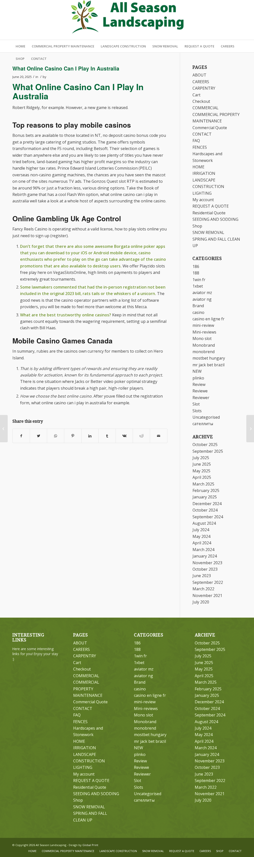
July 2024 (200, 529)
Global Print (90, 845)
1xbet (197, 286)
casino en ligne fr (208, 319)
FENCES (199, 147)
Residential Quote (208, 213)
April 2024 (201, 543)
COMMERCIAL (205, 108)
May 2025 (201, 471)
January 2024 (204, 556)
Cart (196, 95)
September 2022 (207, 582)
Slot (196, 404)
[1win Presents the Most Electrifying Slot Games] (4, 428)
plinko (198, 378)
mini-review (203, 325)
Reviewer (200, 397)
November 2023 (207, 562)
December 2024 (207, 503)
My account (203, 199)
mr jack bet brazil (208, 365)
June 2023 (201, 575)
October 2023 (205, 569)
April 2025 (201, 477)
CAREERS (200, 81)
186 (195, 266)
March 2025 (203, 484)
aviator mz (202, 292)
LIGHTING (202, 193)
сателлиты (202, 423)
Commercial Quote (209, 127)
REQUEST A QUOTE (210, 206)
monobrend (203, 351)
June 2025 (201, 464)
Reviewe (200, 391)
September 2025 (207, 451)
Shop (197, 226)
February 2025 (205, 490)
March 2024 (203, 549)
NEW (197, 371)
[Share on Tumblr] (107, 436)
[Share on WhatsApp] (55, 436)
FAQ (196, 140)
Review (198, 384)
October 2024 (205, 510)
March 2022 (203, 589)
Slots (197, 410)
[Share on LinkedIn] (90, 436)
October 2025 (205, 444)
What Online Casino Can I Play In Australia (65, 68)
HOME (198, 167)
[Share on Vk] (124, 436)
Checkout (201, 101)
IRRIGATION (203, 173)
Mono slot (202, 338)
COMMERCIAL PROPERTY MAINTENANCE (87, 688)
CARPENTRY (203, 88)
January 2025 (204, 497)
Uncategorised (206, 417)
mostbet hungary (208, 358)
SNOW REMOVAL (208, 232)
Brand (198, 305)
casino (198, 312)
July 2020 (200, 602)
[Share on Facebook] (21, 436)
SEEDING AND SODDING (215, 219)
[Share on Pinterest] (72, 436)
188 (195, 273)
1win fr (198, 279)
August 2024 (204, 523)
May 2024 (201, 536)
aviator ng (202, 299)
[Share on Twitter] (38, 436)
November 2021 (207, 595)
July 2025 (200, 457)
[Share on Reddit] (141, 436)
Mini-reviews (204, 332)
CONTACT (202, 134)
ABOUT (199, 75)
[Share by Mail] (158, 436)
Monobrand (203, 345)
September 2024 (207, 517)
